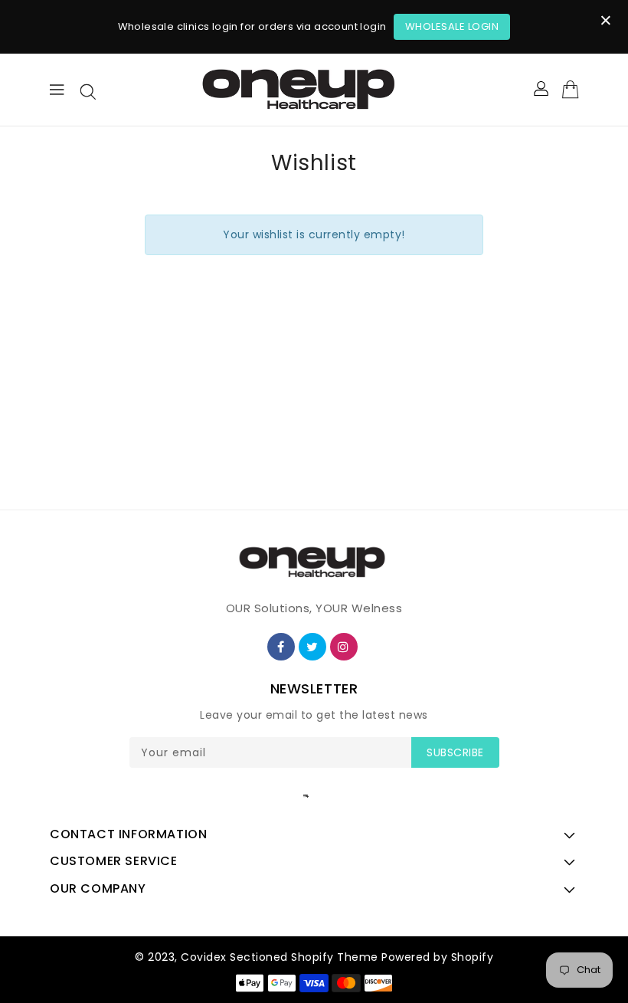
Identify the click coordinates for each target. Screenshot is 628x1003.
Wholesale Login (452, 26)
